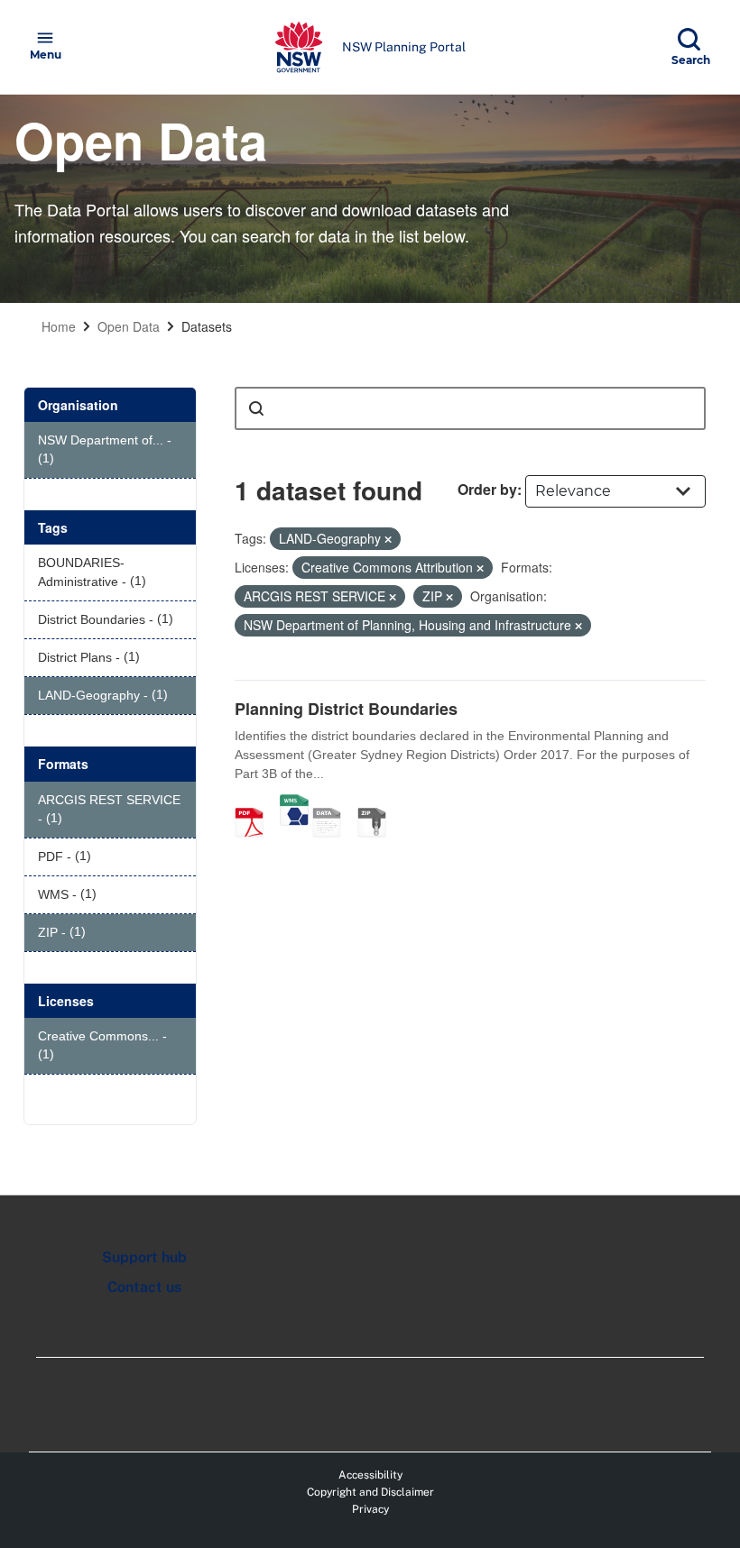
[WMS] (294, 803)
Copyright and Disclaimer (370, 1492)
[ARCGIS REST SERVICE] (333, 803)
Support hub (144, 1257)
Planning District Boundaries (346, 708)
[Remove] (388, 539)
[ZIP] (378, 803)
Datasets (206, 326)
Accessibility (370, 1475)
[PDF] (255, 803)
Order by (487, 489)
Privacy (370, 1509)
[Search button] (256, 408)
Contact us (144, 1287)
